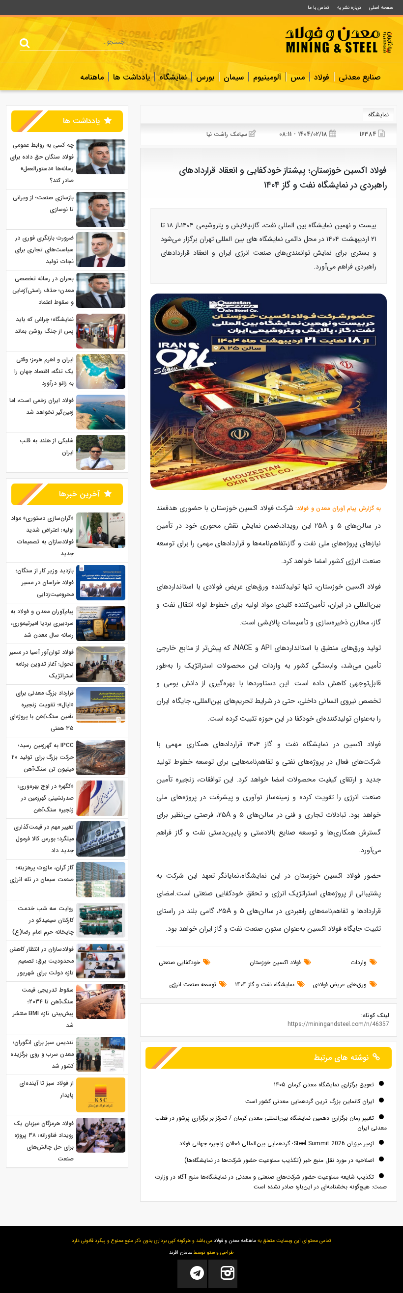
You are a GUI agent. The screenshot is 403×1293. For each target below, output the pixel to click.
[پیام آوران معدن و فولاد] (339, 39)
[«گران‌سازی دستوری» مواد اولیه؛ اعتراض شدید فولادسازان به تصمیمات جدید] (100, 530)
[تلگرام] (191, 1274)
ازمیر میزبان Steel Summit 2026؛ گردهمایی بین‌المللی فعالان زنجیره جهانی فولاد (277, 1143)
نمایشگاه (173, 77)
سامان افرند (180, 1252)
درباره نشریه (349, 7)
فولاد (321, 77)
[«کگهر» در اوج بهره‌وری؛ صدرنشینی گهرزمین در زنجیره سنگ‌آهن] (100, 798)
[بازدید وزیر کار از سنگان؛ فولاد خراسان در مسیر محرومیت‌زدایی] (100, 582)
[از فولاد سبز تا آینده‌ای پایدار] (100, 1094)
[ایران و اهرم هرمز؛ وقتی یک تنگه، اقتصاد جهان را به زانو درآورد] (100, 371)
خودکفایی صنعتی (179, 962)
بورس (205, 77)
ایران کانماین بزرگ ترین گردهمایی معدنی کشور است (310, 1101)
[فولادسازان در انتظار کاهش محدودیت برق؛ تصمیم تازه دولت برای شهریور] (100, 960)
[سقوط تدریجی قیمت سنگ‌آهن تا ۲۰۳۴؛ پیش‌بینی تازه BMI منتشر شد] (100, 1001)
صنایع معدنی (360, 77)
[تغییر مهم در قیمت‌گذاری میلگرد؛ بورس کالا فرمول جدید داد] (100, 838)
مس (297, 77)
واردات (358, 962)
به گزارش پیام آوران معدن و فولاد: (337, 508)
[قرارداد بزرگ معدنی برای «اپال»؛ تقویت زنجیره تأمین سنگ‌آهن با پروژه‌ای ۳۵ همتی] (100, 704)
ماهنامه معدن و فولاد (235, 1240)
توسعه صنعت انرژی (192, 984)
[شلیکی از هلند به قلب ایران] (100, 452)
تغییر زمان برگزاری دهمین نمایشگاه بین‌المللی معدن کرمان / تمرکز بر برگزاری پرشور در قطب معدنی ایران (271, 1122)
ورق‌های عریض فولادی (340, 984)
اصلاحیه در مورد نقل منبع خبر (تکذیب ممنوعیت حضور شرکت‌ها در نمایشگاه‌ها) (280, 1160)
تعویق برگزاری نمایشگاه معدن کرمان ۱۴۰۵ (325, 1084)
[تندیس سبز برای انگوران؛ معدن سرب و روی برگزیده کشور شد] (100, 1053)
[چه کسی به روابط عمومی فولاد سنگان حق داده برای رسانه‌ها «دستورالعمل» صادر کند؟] (100, 156)
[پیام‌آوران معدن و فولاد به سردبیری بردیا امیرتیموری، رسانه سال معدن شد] (100, 623)
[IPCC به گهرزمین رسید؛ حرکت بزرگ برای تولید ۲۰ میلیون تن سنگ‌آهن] (100, 757)
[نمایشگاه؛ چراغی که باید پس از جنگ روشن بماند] (100, 330)
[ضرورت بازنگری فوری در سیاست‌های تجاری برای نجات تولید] (100, 249)
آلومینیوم (267, 77)
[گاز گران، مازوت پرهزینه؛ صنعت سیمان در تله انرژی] (100, 879)
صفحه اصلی (381, 7)
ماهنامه (92, 77)
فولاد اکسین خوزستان (275, 962)
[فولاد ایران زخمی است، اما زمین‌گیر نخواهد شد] (100, 411)
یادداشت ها (131, 77)
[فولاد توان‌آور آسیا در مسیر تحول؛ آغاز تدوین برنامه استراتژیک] (100, 664)
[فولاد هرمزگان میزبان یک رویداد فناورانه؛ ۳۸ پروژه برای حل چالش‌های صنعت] (100, 1134)
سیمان (234, 77)
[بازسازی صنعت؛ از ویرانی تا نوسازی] (100, 209)
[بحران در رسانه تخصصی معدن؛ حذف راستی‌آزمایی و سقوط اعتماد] (100, 290)
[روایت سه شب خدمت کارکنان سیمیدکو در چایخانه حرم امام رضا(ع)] (100, 919)
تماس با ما (318, 7)
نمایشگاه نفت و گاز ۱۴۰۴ (264, 984)
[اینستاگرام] (222, 1274)
